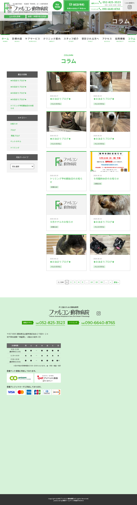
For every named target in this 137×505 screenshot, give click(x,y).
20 (96, 282)
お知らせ (13, 123)
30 (101, 282)
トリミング (14, 147)
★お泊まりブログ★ (18, 80)
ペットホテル (15, 141)
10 (91, 282)
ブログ (13, 130)
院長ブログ (15, 135)
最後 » (116, 282)
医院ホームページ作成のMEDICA (73, 500)
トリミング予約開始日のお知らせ (22, 107)
